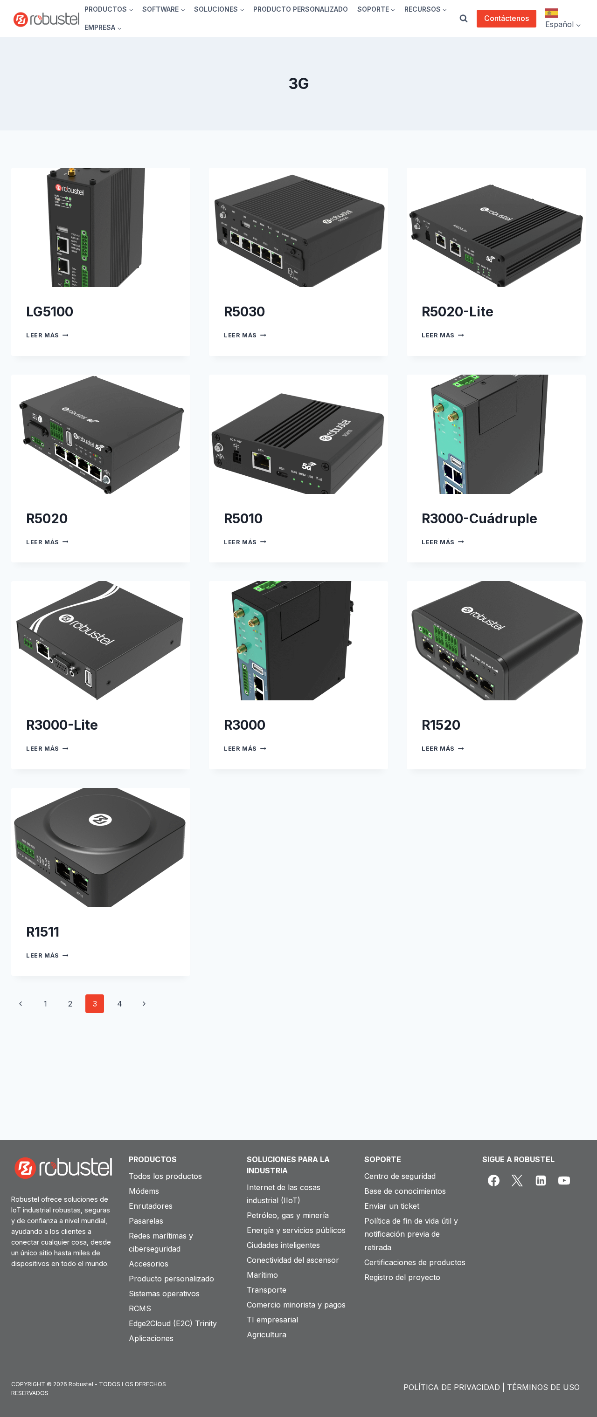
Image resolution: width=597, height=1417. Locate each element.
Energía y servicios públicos (296, 1230)
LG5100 (49, 312)
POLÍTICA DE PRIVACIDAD (451, 1387)
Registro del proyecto (402, 1277)
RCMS (140, 1308)
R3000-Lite (62, 725)
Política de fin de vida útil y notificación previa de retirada (411, 1234)
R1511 (42, 932)
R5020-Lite (457, 312)
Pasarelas (146, 1220)
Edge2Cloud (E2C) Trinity (173, 1323)
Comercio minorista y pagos (296, 1304)
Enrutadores (151, 1206)
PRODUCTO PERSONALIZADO (300, 9)
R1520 (441, 725)
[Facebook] (494, 1180)
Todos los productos (165, 1176)
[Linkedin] (540, 1180)
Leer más (47, 335)
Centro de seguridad (400, 1176)
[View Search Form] (463, 18)
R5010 (243, 519)
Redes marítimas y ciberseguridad (161, 1242)
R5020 (47, 519)
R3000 (244, 725)
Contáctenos (506, 18)
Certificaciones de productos (414, 1262)
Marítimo (262, 1275)
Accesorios (148, 1263)
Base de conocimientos (405, 1191)
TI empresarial (272, 1319)
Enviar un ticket (391, 1206)
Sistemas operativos (164, 1293)
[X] (517, 1180)
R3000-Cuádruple (479, 519)
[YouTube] (564, 1180)
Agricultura (266, 1334)
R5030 (244, 312)
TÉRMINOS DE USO (543, 1387)
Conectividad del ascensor (293, 1260)
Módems (144, 1191)
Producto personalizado (171, 1278)
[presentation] (100, 227)
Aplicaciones (151, 1338)
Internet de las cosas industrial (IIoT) (283, 1194)
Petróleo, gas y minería (288, 1215)
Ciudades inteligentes (283, 1245)
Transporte (266, 1289)
